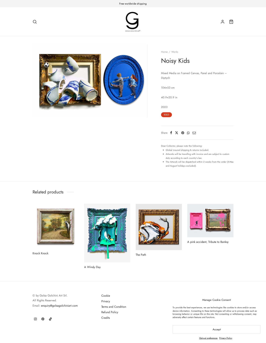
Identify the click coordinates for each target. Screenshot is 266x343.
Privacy (105, 301)
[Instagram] (35, 319)
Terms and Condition (113, 307)
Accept (217, 329)
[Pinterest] (182, 133)
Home (164, 52)
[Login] (222, 22)
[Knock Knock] (56, 226)
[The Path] (159, 227)
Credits (105, 318)
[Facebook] (171, 133)
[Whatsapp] (188, 133)
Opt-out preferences (208, 338)
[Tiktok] (50, 319)
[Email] (194, 133)
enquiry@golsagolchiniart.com (59, 306)
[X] (177, 133)
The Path (141, 255)
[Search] (35, 22)
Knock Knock (40, 253)
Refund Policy (109, 312)
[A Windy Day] (107, 233)
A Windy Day (92, 267)
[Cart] (231, 22)
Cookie (105, 296)
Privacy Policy (225, 338)
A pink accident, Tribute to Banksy (208, 242)
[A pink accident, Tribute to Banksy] (210, 220)
